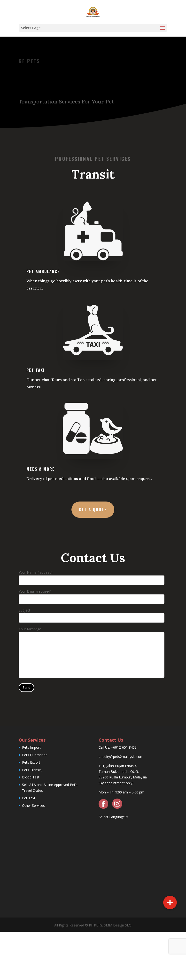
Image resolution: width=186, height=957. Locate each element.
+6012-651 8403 (124, 747)
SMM (108, 925)
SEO (128, 925)
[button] (170, 902)
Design (118, 925)
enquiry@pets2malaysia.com (121, 756)
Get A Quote (93, 509)
